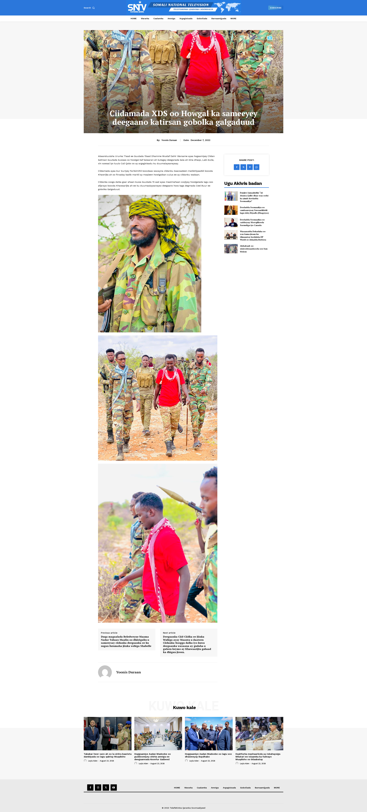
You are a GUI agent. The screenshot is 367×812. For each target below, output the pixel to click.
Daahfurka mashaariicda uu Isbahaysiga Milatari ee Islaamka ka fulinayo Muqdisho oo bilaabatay (258, 757)
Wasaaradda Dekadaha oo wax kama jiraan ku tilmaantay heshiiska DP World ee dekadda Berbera (253, 235)
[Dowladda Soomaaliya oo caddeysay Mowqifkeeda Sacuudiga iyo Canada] (231, 222)
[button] (90, 8)
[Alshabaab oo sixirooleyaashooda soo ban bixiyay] (231, 248)
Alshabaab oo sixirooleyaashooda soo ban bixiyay (254, 248)
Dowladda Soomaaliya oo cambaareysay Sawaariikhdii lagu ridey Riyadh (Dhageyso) (254, 210)
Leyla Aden (92, 761)
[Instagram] (98, 787)
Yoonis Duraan (169, 140)
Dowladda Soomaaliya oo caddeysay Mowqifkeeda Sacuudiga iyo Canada (252, 222)
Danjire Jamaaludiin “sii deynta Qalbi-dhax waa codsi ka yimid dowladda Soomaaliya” (254, 196)
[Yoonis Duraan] (105, 672)
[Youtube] (114, 787)
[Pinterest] (250, 167)
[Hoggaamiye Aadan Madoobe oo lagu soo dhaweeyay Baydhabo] (209, 733)
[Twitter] (243, 167)
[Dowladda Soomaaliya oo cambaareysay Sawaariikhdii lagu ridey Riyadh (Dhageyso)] (231, 210)
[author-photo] (85, 760)
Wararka (183, 104)
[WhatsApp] (256, 167)
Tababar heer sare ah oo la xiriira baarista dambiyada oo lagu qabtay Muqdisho (107, 755)
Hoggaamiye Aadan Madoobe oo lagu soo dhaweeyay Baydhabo (208, 755)
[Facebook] (237, 167)
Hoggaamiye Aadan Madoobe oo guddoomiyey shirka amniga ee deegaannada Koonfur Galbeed (152, 757)
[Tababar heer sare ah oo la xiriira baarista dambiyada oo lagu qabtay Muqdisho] (107, 733)
